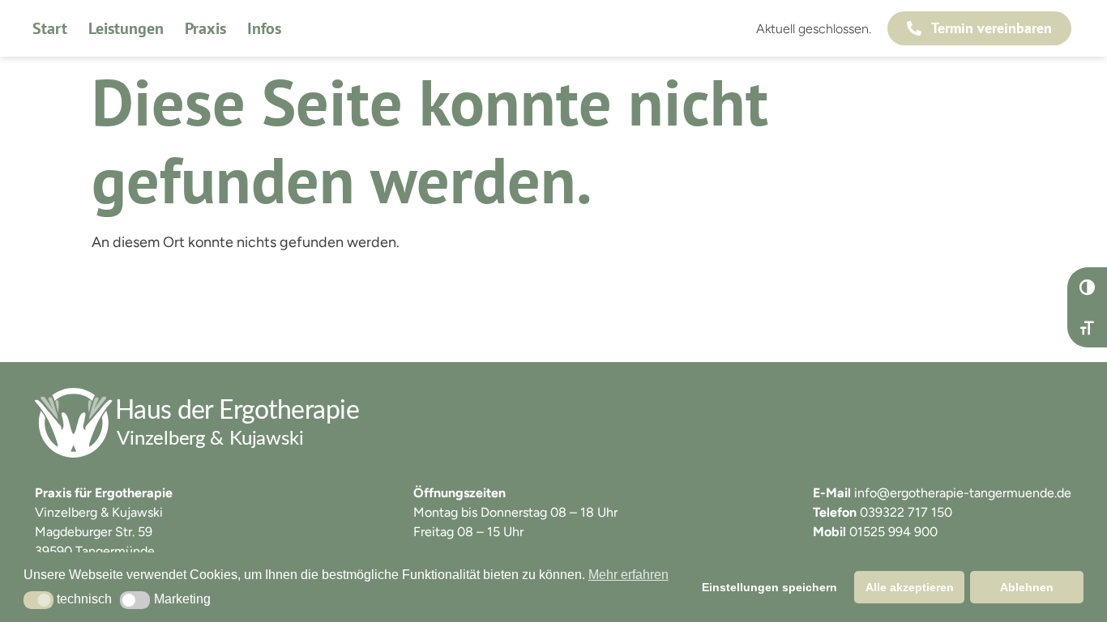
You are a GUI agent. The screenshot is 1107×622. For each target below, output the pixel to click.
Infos (264, 28)
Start (49, 28)
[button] (38, 600)
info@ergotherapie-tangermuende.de (962, 493)
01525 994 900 (893, 531)
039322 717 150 (906, 512)
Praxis (205, 28)
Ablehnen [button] (1027, 587)
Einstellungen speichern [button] (769, 587)
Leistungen (126, 28)
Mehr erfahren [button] (628, 575)
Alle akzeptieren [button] (910, 587)
